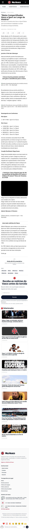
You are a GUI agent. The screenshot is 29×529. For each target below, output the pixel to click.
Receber (14, 297)
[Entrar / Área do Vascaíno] (25, 2)
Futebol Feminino (13, 6)
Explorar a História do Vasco (7, 462)
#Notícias (21, 270)
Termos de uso (4, 491)
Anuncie (4, 474)
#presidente (10, 273)
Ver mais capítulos (5, 509)
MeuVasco (3, 12)
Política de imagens (5, 484)
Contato (4, 470)
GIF (24, 527)
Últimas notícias (10, 12)
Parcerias (4, 472)
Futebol (4, 6)
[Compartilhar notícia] (23, 33)
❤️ (4, 524)
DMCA (2, 480)
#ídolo (9, 270)
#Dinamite (4, 270)
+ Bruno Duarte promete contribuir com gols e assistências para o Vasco (14, 77)
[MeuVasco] (14, 2)
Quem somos (5, 468)
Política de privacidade (6, 488)
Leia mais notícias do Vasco (11, 223)
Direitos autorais (5, 482)
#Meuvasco (14, 270)
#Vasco (16, 273)
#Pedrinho (4, 273)
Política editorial (5, 486)
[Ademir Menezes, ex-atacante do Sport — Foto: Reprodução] (14, 216)
